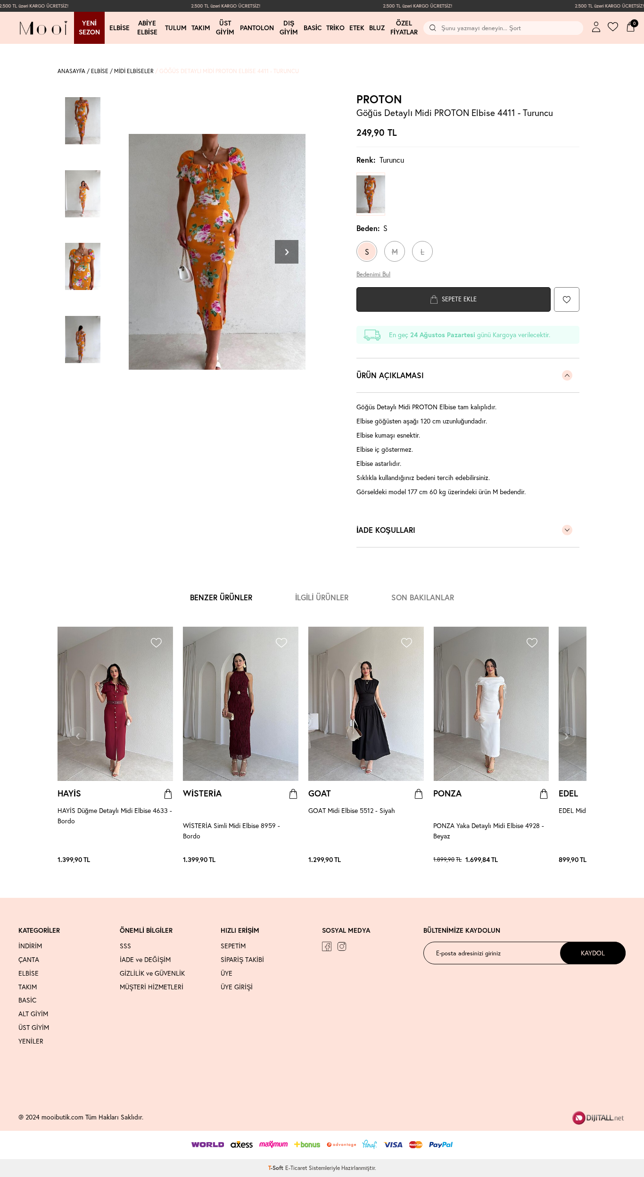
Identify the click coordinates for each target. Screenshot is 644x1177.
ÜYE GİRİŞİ (237, 987)
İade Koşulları (385, 530)
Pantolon (257, 28)
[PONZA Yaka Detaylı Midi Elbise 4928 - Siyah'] (544, 859)
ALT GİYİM (33, 1014)
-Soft (276, 1167)
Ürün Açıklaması (390, 375)
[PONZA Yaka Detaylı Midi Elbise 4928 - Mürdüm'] (525, 859)
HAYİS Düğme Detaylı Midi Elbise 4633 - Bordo (115, 815)
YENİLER (30, 1041)
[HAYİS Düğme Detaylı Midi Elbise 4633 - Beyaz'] (163, 859)
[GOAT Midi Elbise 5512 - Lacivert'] (409, 859)
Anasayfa (71, 71)
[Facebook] (326, 946)
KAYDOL (593, 952)
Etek (356, 28)
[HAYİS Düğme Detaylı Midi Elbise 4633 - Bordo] (115, 704)
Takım (200, 28)
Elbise (119, 28)
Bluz (377, 28)
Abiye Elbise (147, 27)
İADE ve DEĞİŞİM (145, 959)
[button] (286, 252)
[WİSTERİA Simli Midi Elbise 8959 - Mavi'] (293, 859)
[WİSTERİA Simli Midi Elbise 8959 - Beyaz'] (289, 859)
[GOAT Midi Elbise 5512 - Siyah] (366, 704)
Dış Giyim (289, 27)
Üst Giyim (225, 27)
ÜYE (226, 973)
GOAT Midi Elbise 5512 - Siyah (351, 810)
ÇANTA (28, 959)
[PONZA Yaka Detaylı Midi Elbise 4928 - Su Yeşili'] (539, 859)
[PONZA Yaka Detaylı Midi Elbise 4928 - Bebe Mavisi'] (516, 859)
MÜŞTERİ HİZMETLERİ (151, 987)
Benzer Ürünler (221, 597)
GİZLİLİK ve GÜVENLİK (152, 973)
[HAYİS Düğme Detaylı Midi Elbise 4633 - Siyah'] (168, 859)
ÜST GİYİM (33, 1027)
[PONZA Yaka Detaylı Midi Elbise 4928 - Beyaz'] (511, 859)
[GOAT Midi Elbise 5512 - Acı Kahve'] (404, 859)
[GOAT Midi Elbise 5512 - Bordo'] (414, 859)
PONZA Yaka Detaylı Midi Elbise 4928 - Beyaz (488, 830)
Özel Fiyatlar (404, 27)
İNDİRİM (30, 946)
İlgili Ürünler (321, 597)
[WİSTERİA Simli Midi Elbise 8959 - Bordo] (240, 704)
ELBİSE (99, 71)
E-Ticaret (296, 1167)
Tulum (176, 28)
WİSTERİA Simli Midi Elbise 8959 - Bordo (231, 830)
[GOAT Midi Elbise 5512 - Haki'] (418, 859)
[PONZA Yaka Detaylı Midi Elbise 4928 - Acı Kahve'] (520, 859)
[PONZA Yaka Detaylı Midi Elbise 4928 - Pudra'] (530, 859)
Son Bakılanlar (422, 597)
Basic (313, 28)
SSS (125, 946)
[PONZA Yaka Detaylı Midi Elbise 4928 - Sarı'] (534, 859)
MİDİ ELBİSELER (134, 71)
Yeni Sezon (89, 27)
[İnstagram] (342, 946)
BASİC (27, 1000)
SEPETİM (233, 946)
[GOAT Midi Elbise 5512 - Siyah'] (400, 859)
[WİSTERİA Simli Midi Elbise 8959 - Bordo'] (275, 859)
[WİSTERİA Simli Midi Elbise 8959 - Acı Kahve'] (279, 859)
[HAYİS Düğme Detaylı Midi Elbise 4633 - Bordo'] (159, 859)
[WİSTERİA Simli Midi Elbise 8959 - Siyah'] (284, 859)
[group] (217, 251)
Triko (335, 28)
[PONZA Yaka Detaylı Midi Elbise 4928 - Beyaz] (491, 704)
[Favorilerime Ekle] (155, 644)
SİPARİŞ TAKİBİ (242, 959)
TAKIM (27, 987)
